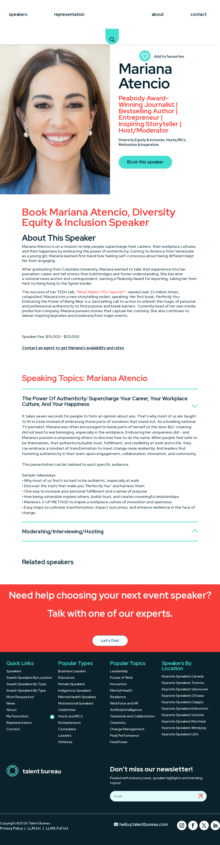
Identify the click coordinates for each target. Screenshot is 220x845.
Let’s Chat (110, 640)
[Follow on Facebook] (193, 825)
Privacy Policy (11, 828)
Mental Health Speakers (77, 697)
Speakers (18, 14)
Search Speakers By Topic (26, 684)
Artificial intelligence (126, 710)
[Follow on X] (204, 825)
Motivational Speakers (75, 704)
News (10, 704)
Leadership (119, 671)
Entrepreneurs (69, 723)
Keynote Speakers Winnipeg (184, 728)
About (158, 14)
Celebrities (67, 710)
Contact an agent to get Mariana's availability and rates (73, 347)
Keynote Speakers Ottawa (183, 696)
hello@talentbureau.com (143, 824)
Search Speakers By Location (29, 678)
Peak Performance (124, 736)
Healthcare (118, 742)
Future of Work (121, 678)
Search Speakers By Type (26, 691)
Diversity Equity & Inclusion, (142, 140)
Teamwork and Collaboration (132, 716)
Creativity (117, 723)
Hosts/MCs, (176, 140)
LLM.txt (34, 828)
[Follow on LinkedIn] (215, 825)
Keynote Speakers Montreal (184, 722)
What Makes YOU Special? (101, 291)
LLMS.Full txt (57, 828)
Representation (69, 14)
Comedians (67, 729)
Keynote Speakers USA (180, 734)
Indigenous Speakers (74, 691)
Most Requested (20, 697)
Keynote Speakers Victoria (183, 715)
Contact (198, 14)
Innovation (118, 684)
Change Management (127, 729)
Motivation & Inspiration (139, 144)
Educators (66, 678)
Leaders (64, 736)
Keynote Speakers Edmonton (185, 709)
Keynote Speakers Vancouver (185, 689)
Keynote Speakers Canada (183, 677)
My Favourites (17, 716)
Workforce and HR (124, 704)
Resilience (118, 697)
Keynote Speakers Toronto (183, 683)
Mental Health (121, 691)
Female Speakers (71, 684)
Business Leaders (72, 671)
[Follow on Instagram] (181, 825)
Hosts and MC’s (70, 716)
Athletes (65, 742)
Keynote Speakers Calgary (182, 702)
